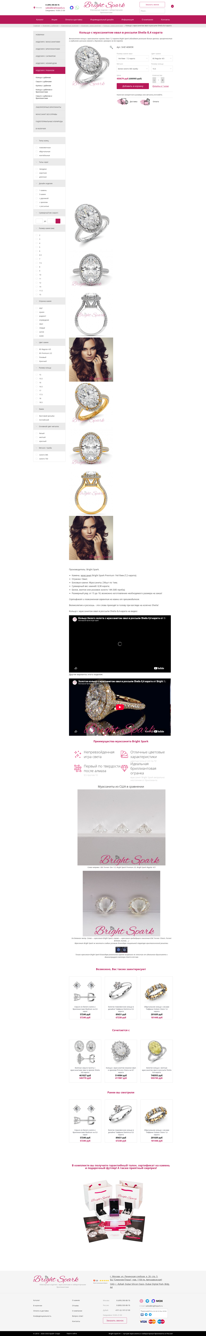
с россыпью (44, 206)
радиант (42, 316)
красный (42, 441)
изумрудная (44, 320)
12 (40, 283)
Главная (36, 25)
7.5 (40, 263)
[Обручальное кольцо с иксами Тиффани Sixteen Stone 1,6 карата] (156, 991)
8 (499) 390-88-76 (52, 5)
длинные (43, 177)
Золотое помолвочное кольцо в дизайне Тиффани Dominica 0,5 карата (121, 1009)
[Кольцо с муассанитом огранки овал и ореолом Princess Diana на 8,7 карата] (121, 1052)
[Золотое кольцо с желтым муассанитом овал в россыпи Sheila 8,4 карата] (156, 1052)
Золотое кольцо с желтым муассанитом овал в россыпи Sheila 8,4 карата (156, 1070)
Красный (43, 361)
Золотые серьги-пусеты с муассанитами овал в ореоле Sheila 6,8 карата (85, 1070)
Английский (44, 420)
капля (41, 332)
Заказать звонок (152, 4)
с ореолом (43, 202)
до (45, 221)
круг (41, 308)
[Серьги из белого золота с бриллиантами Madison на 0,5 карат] (85, 991)
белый (41, 433)
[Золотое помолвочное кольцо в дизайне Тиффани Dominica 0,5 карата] (121, 991)
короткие (43, 173)
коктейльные (44, 155)
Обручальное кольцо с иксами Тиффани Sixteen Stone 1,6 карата (156, 1009)
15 (40, 294)
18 (40, 398)
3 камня (42, 194)
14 (40, 287)
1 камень (43, 190)
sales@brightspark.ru (55, 7)
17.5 (41, 394)
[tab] (49, 140)
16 (40, 382)
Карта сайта (72, 1333)
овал (41, 324)
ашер (41, 336)
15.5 (41, 378)
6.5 (40, 255)
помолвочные (45, 147)
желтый (42, 437)
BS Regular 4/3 (45, 349)
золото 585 (43, 455)
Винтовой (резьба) (46, 416)
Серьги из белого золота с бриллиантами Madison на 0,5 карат (85, 1009)
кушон (41, 312)
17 (40, 390)
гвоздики (43, 169)
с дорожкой (44, 198)
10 (40, 275)
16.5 (41, 386)
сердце (42, 328)
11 (40, 279)
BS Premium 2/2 (45, 353)
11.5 (41, 290)
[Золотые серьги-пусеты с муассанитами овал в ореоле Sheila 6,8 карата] (85, 1052)
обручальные (44, 151)
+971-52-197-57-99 (122, 1310)
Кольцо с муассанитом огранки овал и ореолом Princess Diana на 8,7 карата (121, 1070)
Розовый (42, 357)
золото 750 (43, 459)
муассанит (86, 575)
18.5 (41, 402)
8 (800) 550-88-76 (123, 1305)
